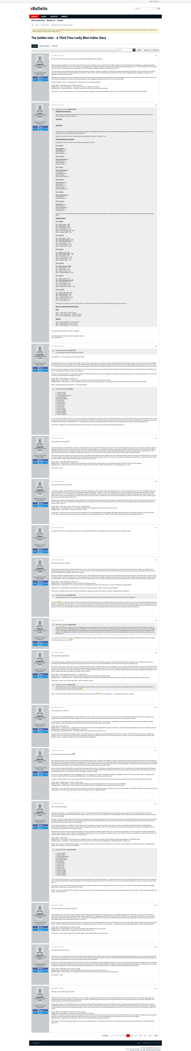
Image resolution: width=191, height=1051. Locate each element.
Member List (51, 20)
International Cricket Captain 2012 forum (62, 25)
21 (150, 1035)
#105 (155, 988)
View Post (75, 109)
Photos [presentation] (54, 46)
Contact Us (146, 1043)
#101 (155, 750)
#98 (156, 620)
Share (41, 77)
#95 (156, 481)
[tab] (34, 46)
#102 (155, 803)
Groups (64, 17)
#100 (155, 707)
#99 (156, 652)
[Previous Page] (149, 50)
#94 (156, 438)
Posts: (38, 74)
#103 (155, 905)
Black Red (36, 1043)
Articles (54, 17)
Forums (34, 17)
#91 (156, 56)
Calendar (60, 20)
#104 (155, 947)
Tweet (41, 80)
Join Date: (37, 73)
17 (145, 1035)
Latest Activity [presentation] (44, 46)
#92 (156, 105)
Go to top (156, 1043)
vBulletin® (150, 1047)
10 (140, 1035)
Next (156, 1035)
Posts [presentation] (35, 46)
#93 (156, 346)
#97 (156, 560)
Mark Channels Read (38, 20)
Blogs (44, 17)
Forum (37, 25)
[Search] (159, 8)
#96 (156, 528)
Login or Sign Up (154, 1)
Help (138, 1043)
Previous (106, 1035)
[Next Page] (150, 50)
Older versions (45, 25)
